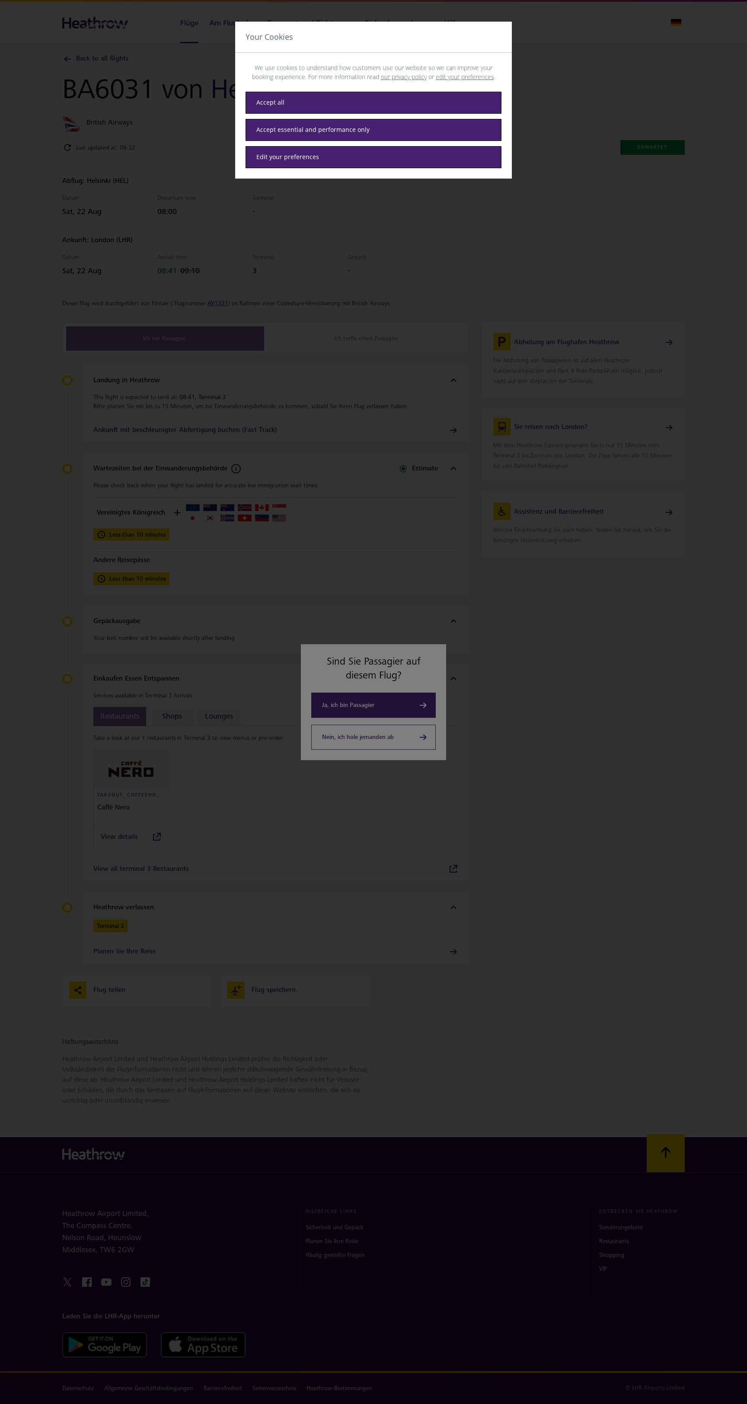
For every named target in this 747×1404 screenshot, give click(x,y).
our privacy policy (404, 77)
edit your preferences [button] (465, 77)
